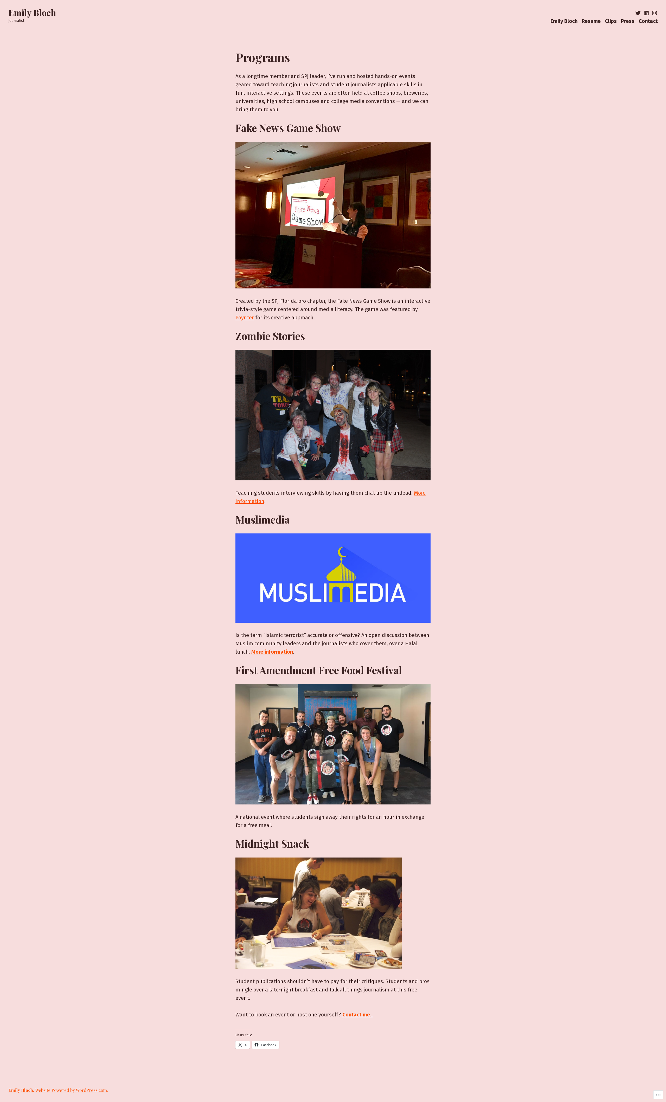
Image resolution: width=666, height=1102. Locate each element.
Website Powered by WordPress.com (71, 1090)
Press (628, 21)
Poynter (244, 317)
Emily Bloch (32, 12)
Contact (648, 21)
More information (272, 652)
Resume (591, 21)
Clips (611, 21)
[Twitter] (638, 13)
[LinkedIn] (646, 13)
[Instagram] (654, 13)
